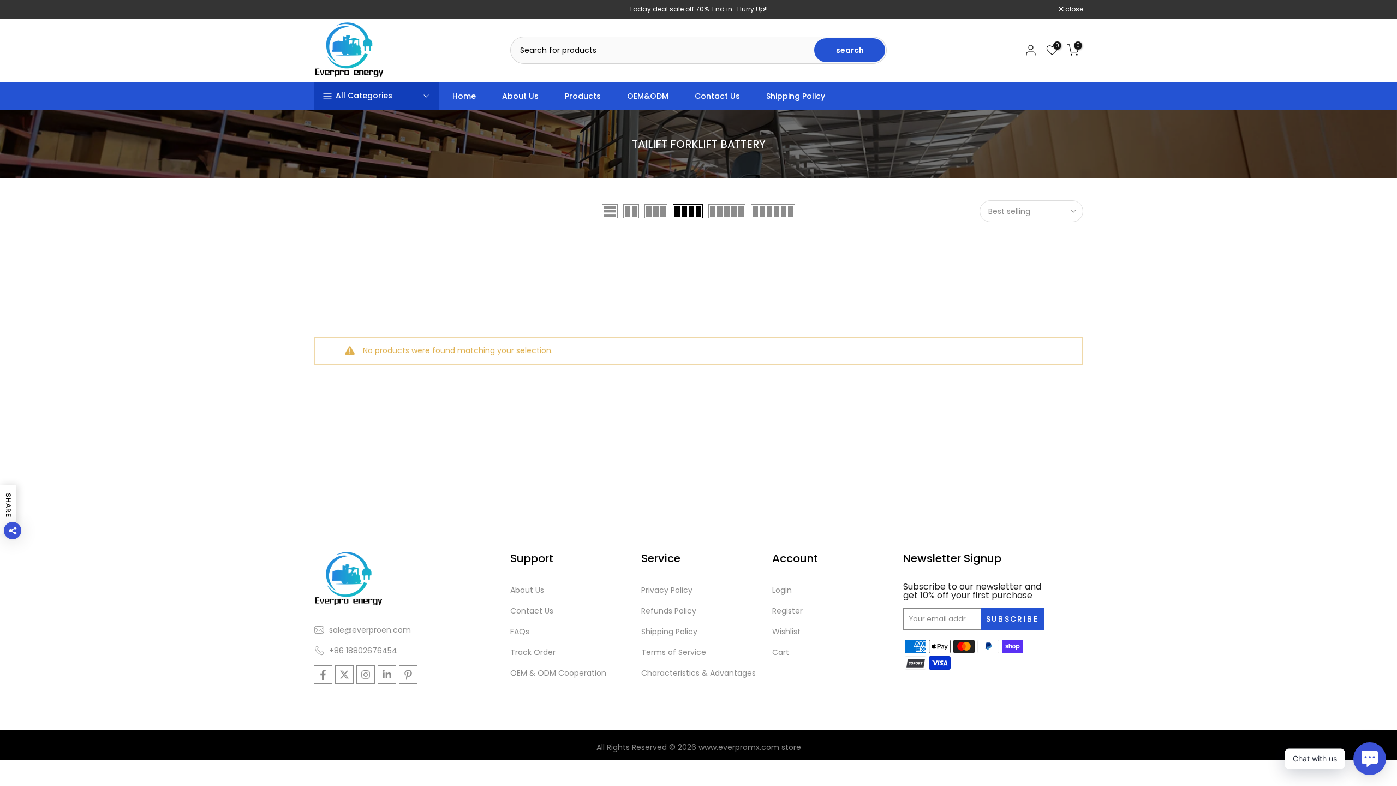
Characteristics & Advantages (698, 673)
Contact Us (717, 96)
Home (464, 96)
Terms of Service (673, 652)
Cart (780, 652)
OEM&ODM (647, 96)
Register (787, 610)
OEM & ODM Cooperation (558, 673)
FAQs (519, 631)
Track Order (533, 652)
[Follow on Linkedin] (387, 674)
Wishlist (786, 631)
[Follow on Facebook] (323, 674)
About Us (520, 96)
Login (782, 590)
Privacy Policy (666, 590)
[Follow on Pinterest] (408, 674)
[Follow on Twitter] (344, 674)
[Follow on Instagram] (365, 674)
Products (583, 96)
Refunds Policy (668, 610)
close (328, 9)
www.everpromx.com (738, 747)
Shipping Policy (795, 96)
